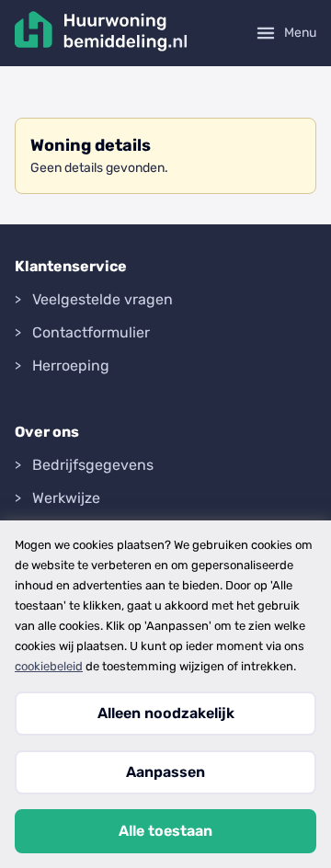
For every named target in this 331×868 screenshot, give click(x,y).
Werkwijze (66, 498)
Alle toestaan (165, 830)
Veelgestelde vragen (102, 299)
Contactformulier (91, 332)
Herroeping (70, 365)
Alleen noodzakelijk (165, 713)
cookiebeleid (49, 666)
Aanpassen (165, 772)
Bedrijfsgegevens (93, 465)
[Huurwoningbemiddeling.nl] (101, 33)
